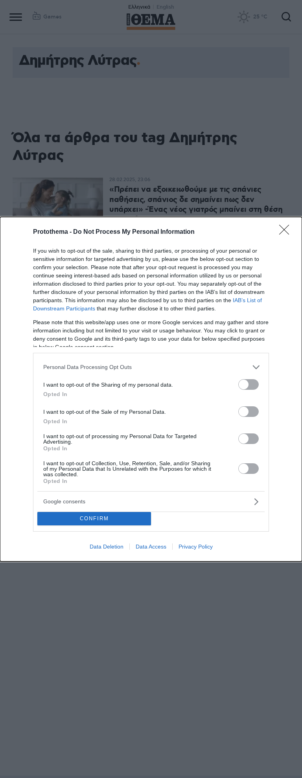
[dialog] (151, 389)
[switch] (248, 384)
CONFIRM (94, 518)
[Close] (286, 232)
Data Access (151, 546)
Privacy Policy (196, 546)
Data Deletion (106, 546)
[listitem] (151, 367)
